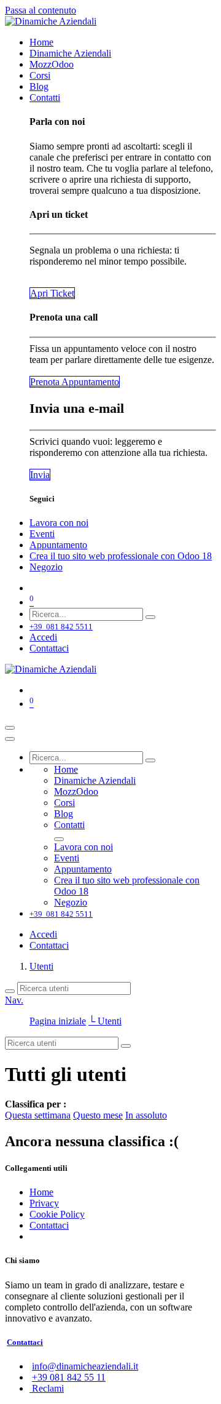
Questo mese (98, 1115)
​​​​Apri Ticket (52, 293)
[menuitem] (41, 42)
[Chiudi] (10, 739)
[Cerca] (150, 617)
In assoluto (146, 1115)
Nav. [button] (14, 1000)
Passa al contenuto (40, 10)
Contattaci (49, 648)
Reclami (46, 1388)
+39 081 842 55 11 (69, 1377)
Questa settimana (38, 1115)
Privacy (44, 1203)
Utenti (41, 966)
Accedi (43, 637)
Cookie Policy (57, 1214)
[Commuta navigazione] (10, 728)
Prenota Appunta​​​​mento (74, 382)
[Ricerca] (10, 991)
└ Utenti (105, 1021)
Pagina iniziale (57, 1021)
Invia (40, 474)
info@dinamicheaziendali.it (85, 1366)
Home (41, 1192)
